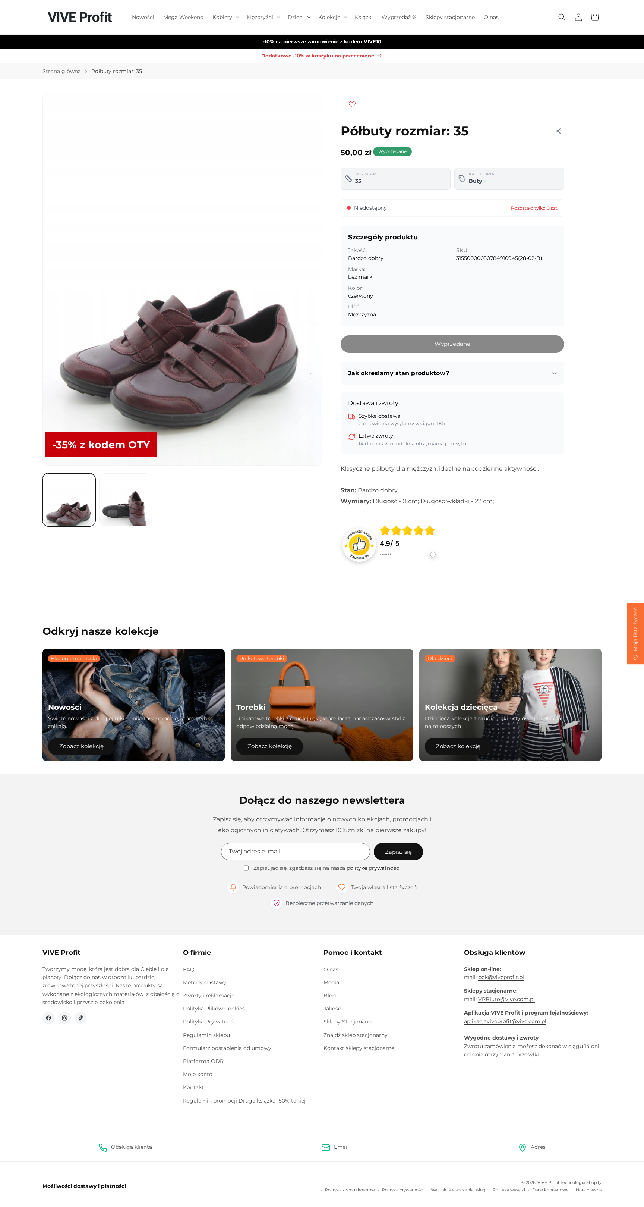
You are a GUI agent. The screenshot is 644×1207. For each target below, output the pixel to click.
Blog (329, 995)
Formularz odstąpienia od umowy (227, 1048)
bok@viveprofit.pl (501, 977)
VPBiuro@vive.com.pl (506, 999)
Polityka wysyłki (509, 1189)
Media (331, 982)
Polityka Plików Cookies (214, 1008)
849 (385, 554)
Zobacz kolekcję (81, 746)
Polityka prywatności (403, 1189)
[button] (225, 17)
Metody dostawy (204, 982)
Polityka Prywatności (210, 1021)
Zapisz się (398, 851)
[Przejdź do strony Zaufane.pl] (359, 544)
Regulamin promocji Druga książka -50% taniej (244, 1100)
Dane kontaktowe (550, 1189)
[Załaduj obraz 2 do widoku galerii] (125, 499)
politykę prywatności (374, 868)
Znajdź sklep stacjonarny (355, 1035)
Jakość (332, 1008)
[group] (408, 544)
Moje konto (197, 1074)
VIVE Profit (548, 1182)
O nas (330, 969)
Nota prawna (589, 1189)
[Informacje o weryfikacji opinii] (408, 562)
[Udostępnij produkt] (558, 131)
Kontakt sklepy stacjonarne (358, 1048)
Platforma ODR (203, 1061)
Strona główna (61, 71)
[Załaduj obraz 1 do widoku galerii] (68, 499)
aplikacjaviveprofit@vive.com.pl (505, 1021)
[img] (407, 530)
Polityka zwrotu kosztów (350, 1189)
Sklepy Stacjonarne (348, 1021)
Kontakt (193, 1087)
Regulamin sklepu (206, 1035)
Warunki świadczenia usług (458, 1189)
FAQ (189, 969)
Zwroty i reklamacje (208, 995)
